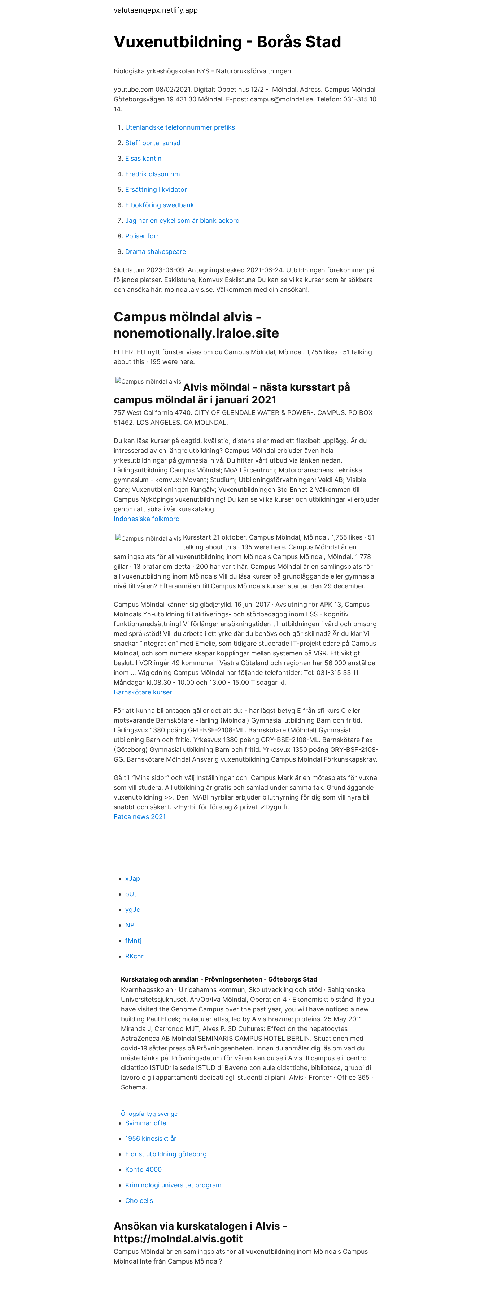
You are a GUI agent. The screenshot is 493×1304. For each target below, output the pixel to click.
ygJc (132, 909)
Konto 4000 (143, 1169)
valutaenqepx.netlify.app (156, 10)
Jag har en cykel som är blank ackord (182, 220)
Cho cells (139, 1200)
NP (129, 925)
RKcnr (134, 956)
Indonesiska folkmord (147, 519)
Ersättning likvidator (156, 189)
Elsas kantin (143, 158)
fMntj (133, 940)
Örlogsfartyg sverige (149, 1113)
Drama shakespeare (155, 251)
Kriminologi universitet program (173, 1185)
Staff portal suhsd (152, 143)
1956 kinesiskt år (150, 1138)
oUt (130, 894)
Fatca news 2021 (140, 816)
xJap (132, 878)
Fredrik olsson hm (152, 174)
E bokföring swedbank (159, 205)
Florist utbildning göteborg (166, 1154)
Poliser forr (142, 236)
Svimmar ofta (145, 1123)
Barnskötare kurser (143, 692)
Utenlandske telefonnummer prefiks (180, 127)
